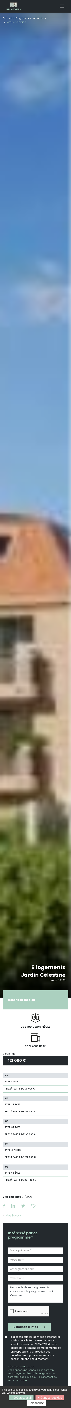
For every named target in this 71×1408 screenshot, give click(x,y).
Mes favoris (14, 1215)
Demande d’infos (25, 1327)
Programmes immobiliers (30, 18)
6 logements (48, 967)
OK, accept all (22, 1397)
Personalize (36, 1403)
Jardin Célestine (43, 975)
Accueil (7, 18)
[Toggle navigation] (62, 6)
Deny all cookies (51, 1397)
